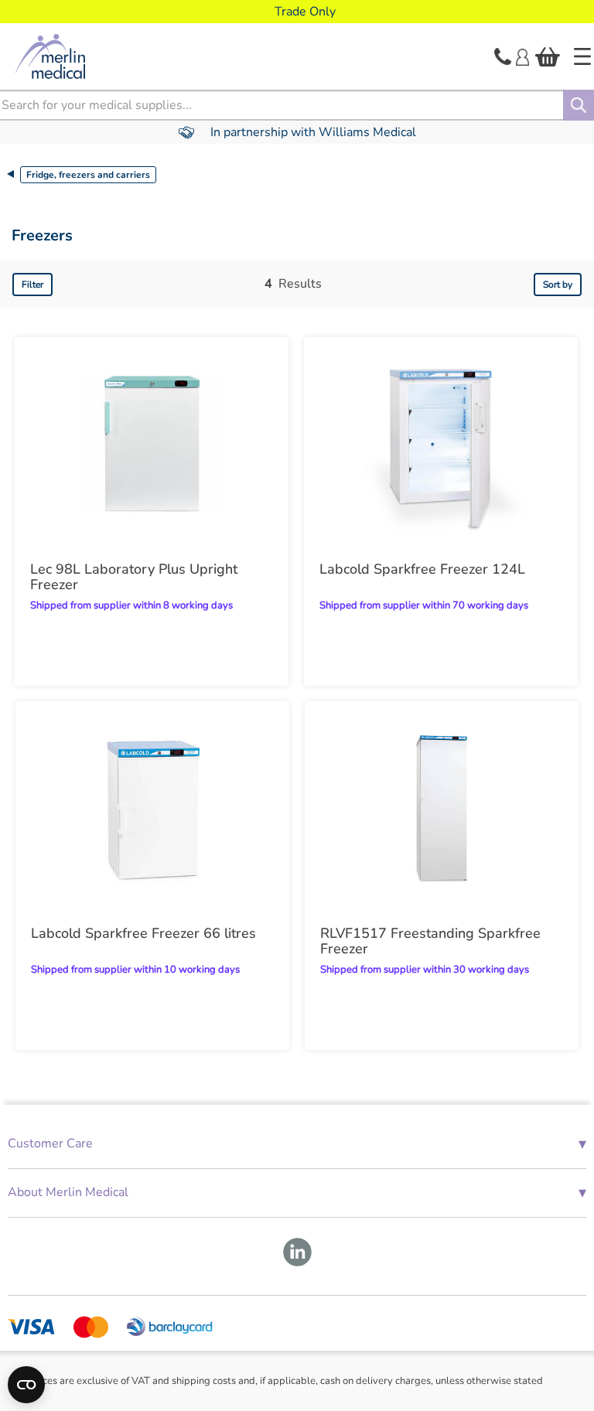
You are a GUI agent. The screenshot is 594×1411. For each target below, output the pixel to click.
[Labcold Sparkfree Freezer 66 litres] (152, 808)
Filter (32, 284)
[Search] (578, 105)
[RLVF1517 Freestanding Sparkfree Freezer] (441, 808)
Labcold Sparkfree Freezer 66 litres (143, 933)
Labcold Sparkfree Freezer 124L (422, 569)
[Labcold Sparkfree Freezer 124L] (440, 444)
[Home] (582, 56)
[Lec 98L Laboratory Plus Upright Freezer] (151, 444)
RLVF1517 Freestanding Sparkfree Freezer (430, 940)
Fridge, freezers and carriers (88, 175)
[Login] (522, 55)
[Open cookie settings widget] (26, 1384)
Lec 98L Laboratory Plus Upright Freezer (133, 576)
